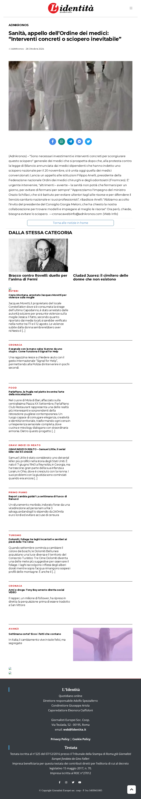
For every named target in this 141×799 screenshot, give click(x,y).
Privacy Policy (60, 739)
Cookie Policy (81, 739)
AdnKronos (19, 25)
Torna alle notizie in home (70, 223)
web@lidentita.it (74, 729)
